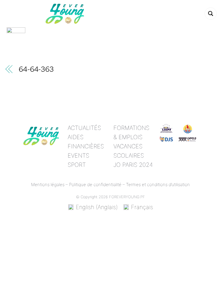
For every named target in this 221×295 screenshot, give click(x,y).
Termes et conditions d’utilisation (158, 184)
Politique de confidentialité (95, 184)
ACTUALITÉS (84, 127)
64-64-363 (36, 70)
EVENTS (78, 155)
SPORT (77, 164)
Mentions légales (47, 184)
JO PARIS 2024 (133, 164)
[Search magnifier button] (210, 13)
